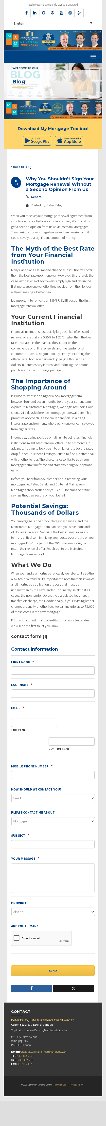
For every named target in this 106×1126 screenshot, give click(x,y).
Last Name (21, 685)
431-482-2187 (25, 1056)
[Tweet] (73, 988)
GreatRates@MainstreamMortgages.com (44, 1051)
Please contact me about (33, 812)
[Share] (31, 988)
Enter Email (19, 730)
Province (19, 903)
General (37, 197)
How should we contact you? (36, 789)
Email (17, 708)
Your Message (25, 858)
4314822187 (24, 1064)
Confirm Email (59, 749)
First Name (22, 661)
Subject (20, 835)
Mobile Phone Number (32, 766)
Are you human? (24, 926)
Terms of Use (60, 1084)
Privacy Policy (77, 1084)
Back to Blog (22, 166)
